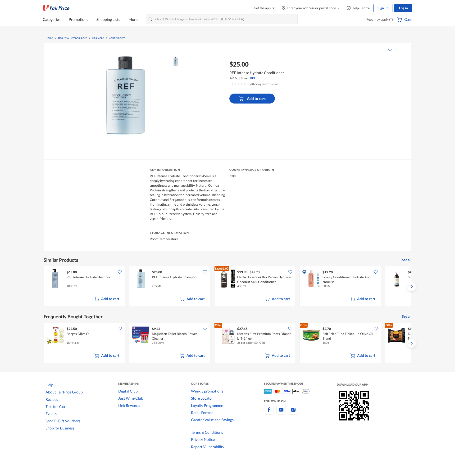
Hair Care (98, 37)
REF (252, 78)
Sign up (383, 8)
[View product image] (175, 61)
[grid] (227, 286)
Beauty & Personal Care (72, 37)
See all (406, 260)
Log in (403, 8)
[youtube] (281, 412)
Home (49, 37)
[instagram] (293, 412)
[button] (391, 20)
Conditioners (117, 37)
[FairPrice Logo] (56, 8)
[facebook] (268, 412)
